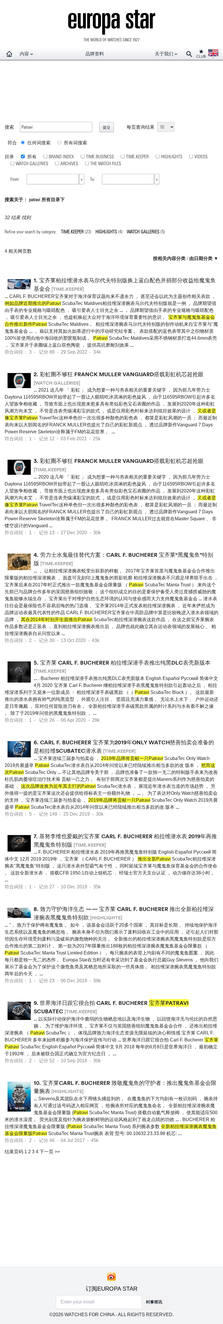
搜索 (9, 127)
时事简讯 (154, 1302)
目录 (9, 156)
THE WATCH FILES (105, 163)
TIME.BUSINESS (100, 156)
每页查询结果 (140, 127)
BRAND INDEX (61, 156)
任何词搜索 (38, 142)
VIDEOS (201, 156)
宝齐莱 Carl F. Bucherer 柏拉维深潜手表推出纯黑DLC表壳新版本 (125, 662)
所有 (31, 156)
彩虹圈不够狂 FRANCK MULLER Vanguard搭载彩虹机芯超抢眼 (122, 374)
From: (15, 179)
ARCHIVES (69, 163)
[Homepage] (9, 54)
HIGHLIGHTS (171, 156)
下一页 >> (49, 1151)
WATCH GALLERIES (32, 163)
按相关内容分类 (169, 258)
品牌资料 (94, 53)
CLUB (201, 56)
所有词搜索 (75, 142)
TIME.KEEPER (137, 156)
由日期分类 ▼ (203, 258)
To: (93, 179)
